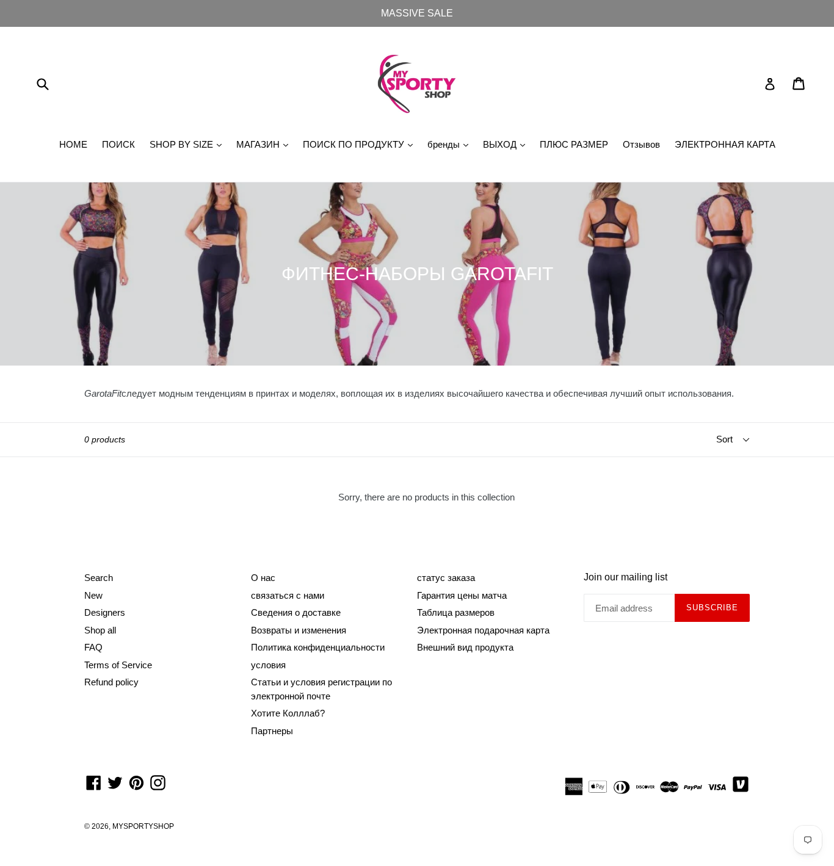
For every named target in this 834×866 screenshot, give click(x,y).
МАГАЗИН (265, 144)
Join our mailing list (625, 577)
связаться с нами (287, 595)
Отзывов (641, 144)
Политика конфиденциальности (318, 647)
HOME (73, 144)
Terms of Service (118, 665)
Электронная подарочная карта (483, 630)
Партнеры (272, 731)
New (93, 595)
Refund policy (111, 682)
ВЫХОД (507, 144)
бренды (450, 144)
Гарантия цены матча (462, 595)
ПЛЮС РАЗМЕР (574, 144)
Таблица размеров (456, 612)
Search (98, 577)
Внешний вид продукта (465, 647)
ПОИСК (118, 144)
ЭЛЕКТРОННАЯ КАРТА (725, 144)
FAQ (93, 647)
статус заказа (446, 577)
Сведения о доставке (296, 612)
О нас (263, 577)
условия (268, 665)
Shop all (100, 630)
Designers (104, 612)
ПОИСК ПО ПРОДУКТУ (361, 144)
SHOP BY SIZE (189, 144)
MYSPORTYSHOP (143, 826)
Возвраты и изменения (298, 630)
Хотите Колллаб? (288, 713)
